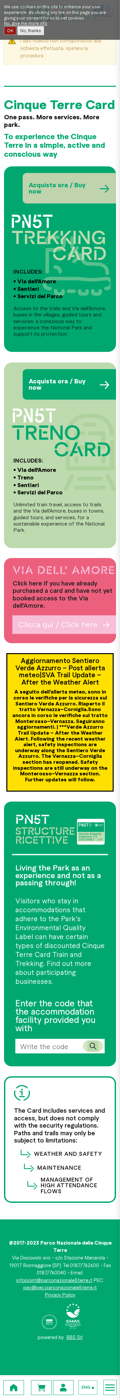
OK (10, 30)
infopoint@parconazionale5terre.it (54, 1280)
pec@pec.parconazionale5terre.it (60, 1287)
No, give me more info (25, 23)
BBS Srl (75, 1337)
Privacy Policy (60, 1294)
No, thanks (30, 30)
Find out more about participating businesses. (53, 972)
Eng (86, 1387)
